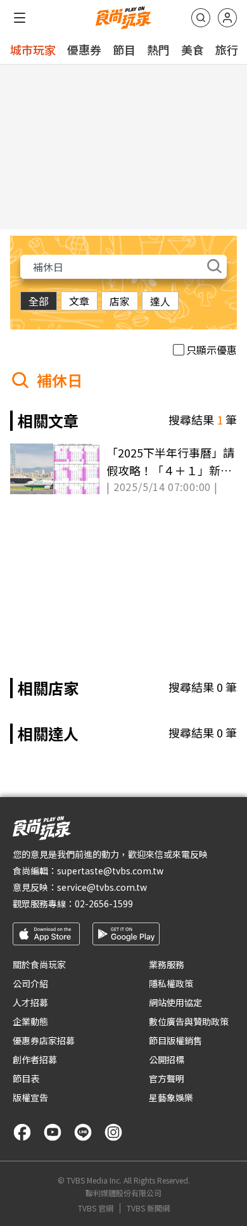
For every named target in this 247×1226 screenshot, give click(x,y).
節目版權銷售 (175, 1040)
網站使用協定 (175, 1002)
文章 (79, 301)
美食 (192, 49)
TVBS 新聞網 (148, 1208)
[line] (82, 1132)
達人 (160, 301)
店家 (120, 301)
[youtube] (52, 1132)
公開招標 (166, 1059)
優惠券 (84, 49)
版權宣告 (30, 1097)
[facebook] (22, 1132)
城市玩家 (33, 49)
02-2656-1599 (104, 903)
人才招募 (30, 1002)
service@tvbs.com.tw (102, 887)
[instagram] (113, 1132)
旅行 (226, 49)
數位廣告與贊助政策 (189, 1021)
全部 (38, 301)
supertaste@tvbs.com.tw (110, 870)
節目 (124, 49)
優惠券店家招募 (44, 1040)
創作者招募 (35, 1059)
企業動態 (30, 1021)
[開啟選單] (19, 17)
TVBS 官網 (95, 1208)
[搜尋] (200, 17)
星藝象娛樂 (171, 1097)
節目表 (26, 1078)
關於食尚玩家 (39, 964)
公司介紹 (30, 983)
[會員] (227, 17)
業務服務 (166, 964)
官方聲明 (166, 1078)
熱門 (158, 49)
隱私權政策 (171, 983)
